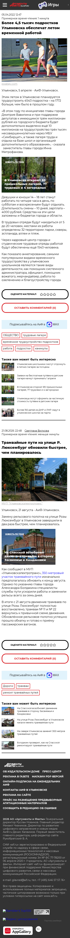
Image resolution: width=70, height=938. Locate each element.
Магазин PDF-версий (48, 776)
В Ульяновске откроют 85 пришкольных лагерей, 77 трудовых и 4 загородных (39, 388)
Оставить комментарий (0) (35, 307)
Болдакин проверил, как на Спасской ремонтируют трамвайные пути (38, 744)
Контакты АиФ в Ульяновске (25, 790)
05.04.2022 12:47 (11, 14)
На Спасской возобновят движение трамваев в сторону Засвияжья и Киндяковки (37, 711)
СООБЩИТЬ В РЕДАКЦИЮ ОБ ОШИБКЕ (30, 808)
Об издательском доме (21, 771)
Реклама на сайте (17, 795)
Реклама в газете (16, 776)
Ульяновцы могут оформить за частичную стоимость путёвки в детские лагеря (40, 400)
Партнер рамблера (52, 921)
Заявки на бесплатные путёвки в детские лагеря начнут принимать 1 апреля (40, 377)
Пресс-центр (51, 771)
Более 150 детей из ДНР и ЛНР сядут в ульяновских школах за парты (38, 411)
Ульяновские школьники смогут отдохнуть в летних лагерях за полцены (41, 365)
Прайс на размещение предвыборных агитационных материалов (32, 801)
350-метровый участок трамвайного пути (33, 574)
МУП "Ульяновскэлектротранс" (22, 503)
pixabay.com (9, 84)
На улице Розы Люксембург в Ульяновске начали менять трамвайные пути (40, 721)
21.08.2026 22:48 (12, 430)
